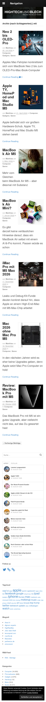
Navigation (16, 3)
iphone (13, 596)
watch (5, 608)
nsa (42, 600)
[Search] (41, 454)
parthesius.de (9, 641)
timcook (27, 603)
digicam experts (10, 625)
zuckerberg (17, 609)
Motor (7, 682)
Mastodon (8, 638)
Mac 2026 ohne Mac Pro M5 (9, 331)
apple (17, 589)
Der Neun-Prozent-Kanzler (20, 484)
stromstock (9, 644)
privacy (4, 603)
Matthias (9, 48)
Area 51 (7, 622)
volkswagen (33, 605)
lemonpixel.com (10, 633)
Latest (6, 463)
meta (38, 597)
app (10, 591)
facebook (10, 593)
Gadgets (6, 55)
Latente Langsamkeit (18, 467)
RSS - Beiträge (10, 658)
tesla (21, 603)
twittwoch (14, 605)
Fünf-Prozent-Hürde (18, 502)
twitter (5, 605)
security (13, 603)
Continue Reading (10, 77)
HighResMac (9, 628)
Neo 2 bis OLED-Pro (7, 37)
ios (32, 593)
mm (14, 600)
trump (36, 602)
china (40, 591)
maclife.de (8, 636)
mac (27, 596)
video (27, 606)
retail (9, 603)
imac (29, 594)
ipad (36, 593)
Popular (14, 463)
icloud (26, 594)
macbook (34, 597)
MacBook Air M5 (9, 151)
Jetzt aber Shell (10, 630)
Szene (13, 55)
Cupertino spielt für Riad (19, 510)
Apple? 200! (15, 476)
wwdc (11, 609)
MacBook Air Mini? (9, 204)
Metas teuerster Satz (18, 519)
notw (38, 600)
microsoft (5, 600)
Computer (6, 53)
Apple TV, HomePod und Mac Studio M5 (8, 97)
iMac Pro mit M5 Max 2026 (8, 268)
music (34, 599)
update (22, 605)
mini (10, 600)
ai (8, 590)
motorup (25, 599)
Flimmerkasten (10, 674)
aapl (4, 590)
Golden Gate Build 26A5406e (21, 536)
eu (3, 593)
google (19, 593)
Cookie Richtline (32, 692)
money (18, 600)
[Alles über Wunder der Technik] (23, 17)
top (31, 602)
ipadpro (5, 597)
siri (18, 602)
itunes (21, 596)
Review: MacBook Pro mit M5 (9, 391)
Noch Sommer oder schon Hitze (22, 544)
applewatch (31, 591)
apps (37, 591)
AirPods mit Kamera (18, 527)
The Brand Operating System (21, 553)
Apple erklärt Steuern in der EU (22, 493)
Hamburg (8, 679)
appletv (24, 591)
